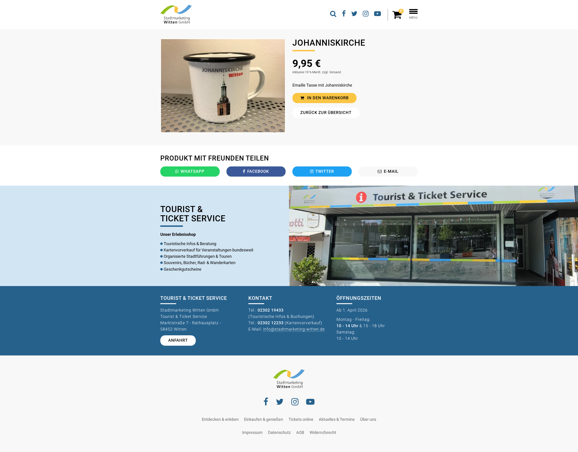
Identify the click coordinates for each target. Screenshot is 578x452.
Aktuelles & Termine (337, 419)
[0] (398, 16)
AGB (300, 432)
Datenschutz (279, 432)
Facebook (258, 171)
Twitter (324, 171)
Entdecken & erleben (220, 419)
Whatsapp (193, 171)
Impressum (252, 432)
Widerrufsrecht (323, 432)
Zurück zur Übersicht (326, 112)
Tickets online (301, 419)
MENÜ (413, 17)
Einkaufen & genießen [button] (263, 419)
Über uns (368, 419)
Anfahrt (178, 340)
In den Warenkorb (327, 98)
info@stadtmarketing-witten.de (294, 329)
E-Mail (391, 171)
